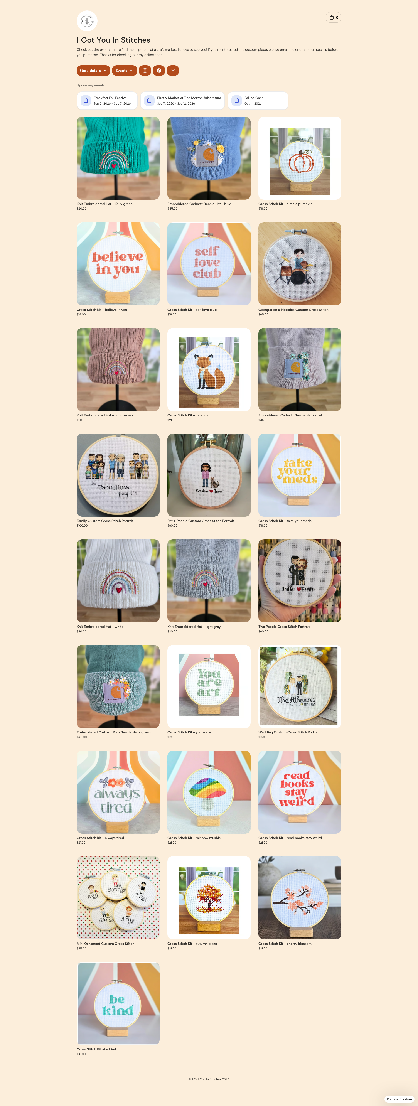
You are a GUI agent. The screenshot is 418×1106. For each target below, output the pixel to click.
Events (121, 70)
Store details (90, 70)
